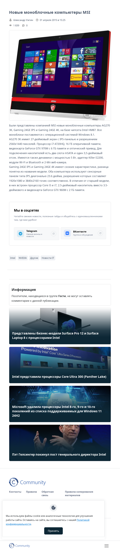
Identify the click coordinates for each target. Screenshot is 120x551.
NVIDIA (23, 258)
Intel (12, 258)
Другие (34, 258)
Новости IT (48, 258)
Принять (53, 531)
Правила (31, 491)
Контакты (15, 491)
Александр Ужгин (23, 20)
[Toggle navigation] (106, 546)
